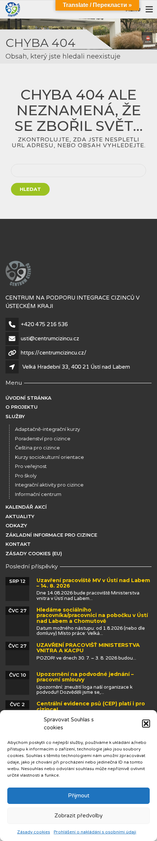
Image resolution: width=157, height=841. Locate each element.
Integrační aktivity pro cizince (49, 485)
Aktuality (19, 516)
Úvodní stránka (28, 398)
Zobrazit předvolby (78, 815)
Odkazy (16, 525)
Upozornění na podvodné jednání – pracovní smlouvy (85, 677)
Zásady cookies (33, 831)
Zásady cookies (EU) (33, 553)
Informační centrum (38, 494)
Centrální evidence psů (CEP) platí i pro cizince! (91, 706)
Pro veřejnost (31, 466)
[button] (146, 723)
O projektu (21, 407)
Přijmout (78, 795)
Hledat (30, 189)
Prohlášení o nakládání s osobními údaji (95, 831)
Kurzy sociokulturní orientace (49, 457)
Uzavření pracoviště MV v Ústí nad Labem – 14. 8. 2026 (93, 583)
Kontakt (18, 544)
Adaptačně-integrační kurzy (47, 429)
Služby (15, 416)
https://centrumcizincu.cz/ (54, 352)
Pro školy (26, 475)
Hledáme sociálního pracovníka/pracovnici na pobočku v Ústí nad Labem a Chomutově (92, 615)
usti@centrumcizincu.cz (50, 338)
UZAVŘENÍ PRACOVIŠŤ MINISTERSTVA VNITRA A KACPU (88, 648)
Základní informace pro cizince (51, 535)
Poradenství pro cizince (42, 438)
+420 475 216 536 (44, 324)
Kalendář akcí (26, 507)
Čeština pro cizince (37, 447)
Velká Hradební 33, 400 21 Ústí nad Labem (76, 367)
